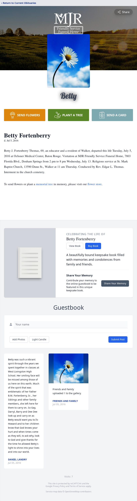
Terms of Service (77, 486)
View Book (74, 245)
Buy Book (93, 245)
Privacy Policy (59, 486)
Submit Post (118, 339)
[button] (68, 368)
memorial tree (44, 184)
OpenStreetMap (72, 491)
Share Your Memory (115, 283)
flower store (95, 184)
